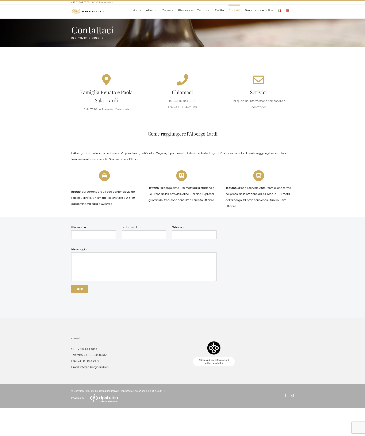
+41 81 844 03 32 (95, 354)
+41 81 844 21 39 (89, 361)
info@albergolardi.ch (102, 2)
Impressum (127, 391)
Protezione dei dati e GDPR (148, 391)
